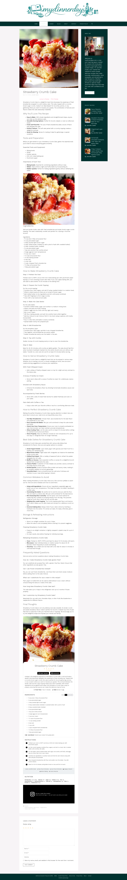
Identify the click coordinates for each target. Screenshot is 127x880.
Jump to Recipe (44, 99)
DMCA (55, 875)
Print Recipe (54, 99)
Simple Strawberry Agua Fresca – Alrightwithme (36, 807)
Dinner (51, 23)
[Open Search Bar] (92, 24)
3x (71, 694)
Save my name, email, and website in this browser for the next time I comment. (49, 860)
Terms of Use (72, 875)
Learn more (89, 92)
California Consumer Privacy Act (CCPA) (44, 875)
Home (35, 23)
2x (68, 694)
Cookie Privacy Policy (63, 875)
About (66, 23)
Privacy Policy (84, 23)
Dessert (43, 23)
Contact (73, 23)
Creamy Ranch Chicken (30, 808)
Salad (58, 23)
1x (65, 694)
